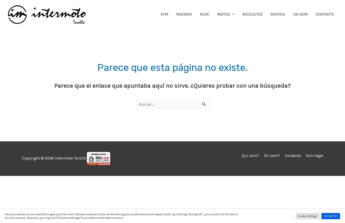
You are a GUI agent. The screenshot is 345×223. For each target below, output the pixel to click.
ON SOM (300, 14)
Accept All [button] (330, 216)
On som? (272, 155)
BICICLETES (252, 14)
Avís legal (314, 155)
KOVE (204, 14)
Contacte (293, 155)
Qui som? (250, 155)
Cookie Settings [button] (307, 216)
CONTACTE (325, 14)
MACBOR (184, 14)
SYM (164, 14)
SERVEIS (278, 14)
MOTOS (223, 14)
